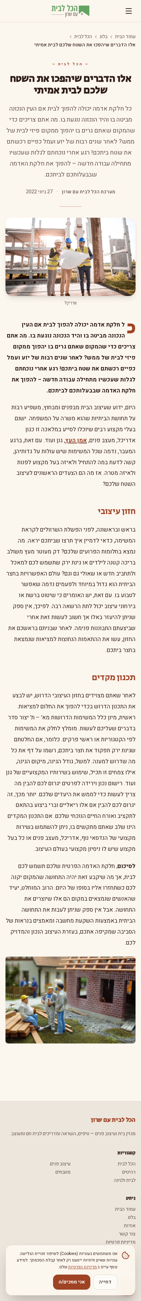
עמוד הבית (125, 36)
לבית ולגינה (125, 1180)
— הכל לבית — (70, 64)
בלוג (103, 36)
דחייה (105, 1282)
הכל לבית (83, 36)
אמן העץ (76, 440)
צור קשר (127, 1233)
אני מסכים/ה (72, 1282)
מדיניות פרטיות (121, 1242)
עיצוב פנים (60, 1163)
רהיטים (129, 1172)
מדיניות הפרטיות (82, 1267)
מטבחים (62, 1172)
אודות (130, 1225)
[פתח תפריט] (129, 11)
